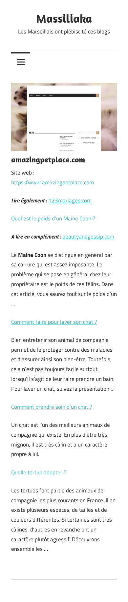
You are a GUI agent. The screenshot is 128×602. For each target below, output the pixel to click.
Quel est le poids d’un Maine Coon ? (53, 218)
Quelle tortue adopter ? (38, 472)
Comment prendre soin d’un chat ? (51, 407)
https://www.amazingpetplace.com (52, 182)
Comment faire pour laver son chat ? (54, 322)
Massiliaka (64, 18)
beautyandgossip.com (88, 236)
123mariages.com (70, 200)
